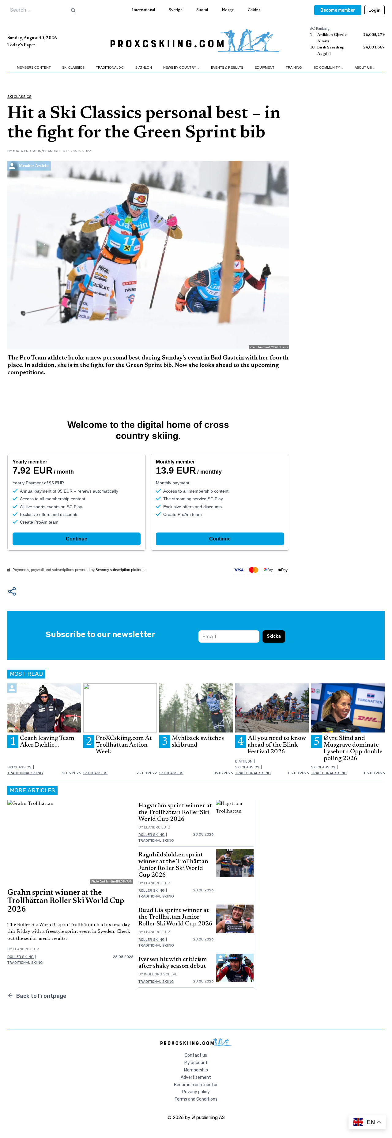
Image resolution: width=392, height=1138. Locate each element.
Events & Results (227, 67)
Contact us (196, 1055)
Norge (228, 10)
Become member (337, 10)
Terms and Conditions (196, 1099)
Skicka (274, 636)
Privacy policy (196, 1091)
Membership (196, 1070)
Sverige (175, 10)
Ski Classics (73, 67)
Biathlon (143, 67)
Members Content (34, 67)
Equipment (264, 67)
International (143, 10)
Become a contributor (196, 1084)
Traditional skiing (25, 773)
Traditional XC (110, 67)
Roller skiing (20, 957)
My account (196, 1062)
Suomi (202, 10)
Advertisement (196, 1077)
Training (294, 67)
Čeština (254, 10)
